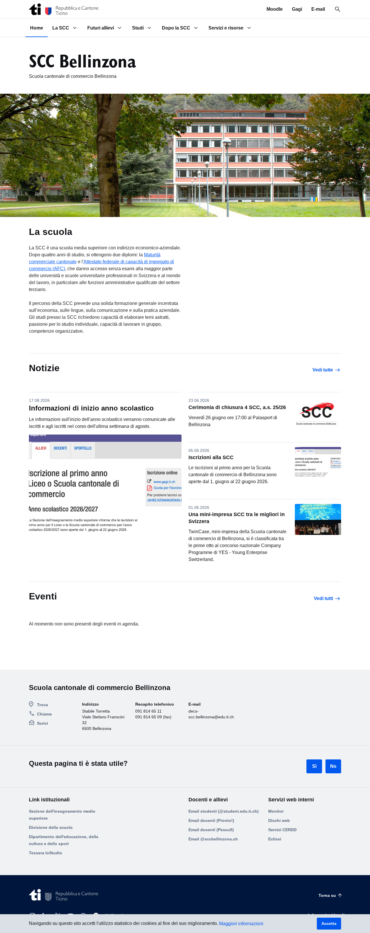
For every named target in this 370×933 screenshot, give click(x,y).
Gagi (297, 9)
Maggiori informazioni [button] (241, 923)
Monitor (276, 811)
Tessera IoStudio (45, 853)
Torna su (327, 895)
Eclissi (274, 839)
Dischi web (279, 820)
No (333, 766)
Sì (314, 766)
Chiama (44, 714)
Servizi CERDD (282, 829)
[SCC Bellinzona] (64, 9)
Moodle (275, 9)
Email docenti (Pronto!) (211, 820)
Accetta (328, 923)
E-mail (318, 9)
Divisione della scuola (51, 827)
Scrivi (42, 723)
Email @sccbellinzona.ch (213, 839)
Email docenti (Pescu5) (211, 829)
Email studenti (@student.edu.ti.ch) (223, 811)
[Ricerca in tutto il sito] (338, 9)
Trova (42, 704)
